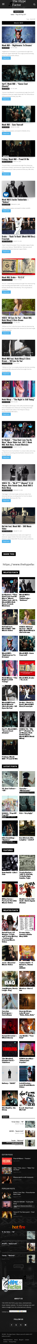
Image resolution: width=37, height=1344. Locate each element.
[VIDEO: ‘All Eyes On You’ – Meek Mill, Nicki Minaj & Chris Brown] (18, 307)
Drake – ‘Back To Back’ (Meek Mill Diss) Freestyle (18, 237)
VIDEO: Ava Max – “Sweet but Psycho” (26, 1060)
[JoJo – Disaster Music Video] (10, 953)
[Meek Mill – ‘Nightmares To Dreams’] (18, 34)
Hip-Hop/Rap (5, 47)
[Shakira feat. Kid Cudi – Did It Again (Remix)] (27, 889)
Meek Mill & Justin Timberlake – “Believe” (15, 200)
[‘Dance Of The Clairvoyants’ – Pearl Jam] (7, 1214)
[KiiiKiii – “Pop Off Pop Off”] (10, 804)
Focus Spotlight (7, 363)
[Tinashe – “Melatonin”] (27, 779)
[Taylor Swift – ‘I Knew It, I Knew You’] (27, 953)
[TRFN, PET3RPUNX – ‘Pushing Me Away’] (7, 1204)
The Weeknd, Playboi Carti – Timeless (8, 1060)
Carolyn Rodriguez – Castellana (7, 1013)
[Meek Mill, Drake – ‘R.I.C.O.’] (18, 266)
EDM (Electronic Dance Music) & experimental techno (26, 792)
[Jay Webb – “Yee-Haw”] (27, 1026)
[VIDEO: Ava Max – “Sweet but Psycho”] (27, 1049)
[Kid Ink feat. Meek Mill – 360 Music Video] (18, 515)
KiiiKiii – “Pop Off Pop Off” (9, 814)
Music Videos (6, 204)
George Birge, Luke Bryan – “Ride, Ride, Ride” (27, 1013)
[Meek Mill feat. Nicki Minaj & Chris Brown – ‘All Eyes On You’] (18, 348)
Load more (18, 1266)
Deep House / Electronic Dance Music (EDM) (23, 1206)
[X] (21, 1325)
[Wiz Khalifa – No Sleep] (10, 1098)
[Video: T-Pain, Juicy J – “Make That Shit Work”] (7, 1170)
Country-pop (22, 968)
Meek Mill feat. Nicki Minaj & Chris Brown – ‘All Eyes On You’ (16, 359)
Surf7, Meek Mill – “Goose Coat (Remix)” (15, 85)
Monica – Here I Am (26, 989)
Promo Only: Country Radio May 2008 (25, 934)
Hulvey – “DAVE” (9, 1083)
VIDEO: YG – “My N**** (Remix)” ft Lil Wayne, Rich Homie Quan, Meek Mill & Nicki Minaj (17, 485)
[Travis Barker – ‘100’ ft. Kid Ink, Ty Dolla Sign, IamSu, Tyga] (27, 863)
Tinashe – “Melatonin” (24, 790)
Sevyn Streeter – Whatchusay (9, 1037)
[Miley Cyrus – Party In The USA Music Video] (10, 889)
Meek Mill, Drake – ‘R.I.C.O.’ (13, 277)
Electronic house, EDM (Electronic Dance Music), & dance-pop (8, 842)
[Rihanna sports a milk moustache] (7, 1179)
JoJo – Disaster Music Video (9, 964)
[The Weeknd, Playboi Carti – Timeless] (10, 1049)
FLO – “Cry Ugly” (26, 813)
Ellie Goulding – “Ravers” (8, 839)
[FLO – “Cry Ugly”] (27, 804)
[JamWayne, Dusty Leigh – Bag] (10, 979)
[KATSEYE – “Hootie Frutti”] (30, 1133)
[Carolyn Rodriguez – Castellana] (10, 1002)
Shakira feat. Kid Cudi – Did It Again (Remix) (27, 901)
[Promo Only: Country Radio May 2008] (27, 923)
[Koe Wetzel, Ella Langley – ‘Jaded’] (27, 828)
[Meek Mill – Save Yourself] (18, 114)
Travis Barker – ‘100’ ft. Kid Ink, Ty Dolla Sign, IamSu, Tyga (26, 875)
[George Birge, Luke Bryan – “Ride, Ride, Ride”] (27, 1002)
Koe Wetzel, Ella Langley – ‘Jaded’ (26, 839)
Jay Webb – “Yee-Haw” (26, 1037)
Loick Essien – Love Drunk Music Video (27, 1085)
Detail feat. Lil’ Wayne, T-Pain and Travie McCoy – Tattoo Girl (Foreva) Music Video (10, 937)
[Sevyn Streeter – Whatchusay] (10, 1026)
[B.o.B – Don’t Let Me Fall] (27, 1098)
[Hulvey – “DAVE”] (10, 1074)
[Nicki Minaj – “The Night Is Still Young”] (18, 389)
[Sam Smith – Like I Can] (10, 863)
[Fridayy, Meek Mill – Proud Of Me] (18, 148)
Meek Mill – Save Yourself (12, 124)
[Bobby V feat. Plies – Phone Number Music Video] (7, 1195)
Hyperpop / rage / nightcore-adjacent (9, 817)
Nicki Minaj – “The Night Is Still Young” (18, 399)
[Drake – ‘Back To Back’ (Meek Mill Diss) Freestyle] (18, 226)
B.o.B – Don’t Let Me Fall (26, 1109)
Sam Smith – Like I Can (9, 873)
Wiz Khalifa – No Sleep (9, 1109)
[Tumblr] (16, 1325)
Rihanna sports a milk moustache (23, 1177)
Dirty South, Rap (7, 161)
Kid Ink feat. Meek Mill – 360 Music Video (16, 527)
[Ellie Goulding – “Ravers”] (10, 828)
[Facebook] (11, 1325)
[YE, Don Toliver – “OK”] (10, 779)
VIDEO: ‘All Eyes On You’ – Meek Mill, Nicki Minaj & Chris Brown (17, 319)
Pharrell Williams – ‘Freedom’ (22, 1158)
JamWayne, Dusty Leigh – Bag (10, 989)
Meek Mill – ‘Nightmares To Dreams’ (17, 45)
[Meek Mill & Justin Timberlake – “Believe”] (18, 189)
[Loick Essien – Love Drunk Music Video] (27, 1074)
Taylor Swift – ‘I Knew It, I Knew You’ (26, 965)
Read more (6, 58)
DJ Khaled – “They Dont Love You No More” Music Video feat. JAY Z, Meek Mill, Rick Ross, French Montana (17, 442)
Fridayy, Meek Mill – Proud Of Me (15, 159)
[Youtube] (25, 1325)
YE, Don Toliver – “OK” (9, 790)
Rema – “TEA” (18, 14)
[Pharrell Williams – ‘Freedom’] (7, 1161)
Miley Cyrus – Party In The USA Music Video (9, 901)
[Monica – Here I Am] (27, 979)
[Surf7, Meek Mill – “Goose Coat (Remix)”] (18, 73)
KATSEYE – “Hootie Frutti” (16, 1131)
